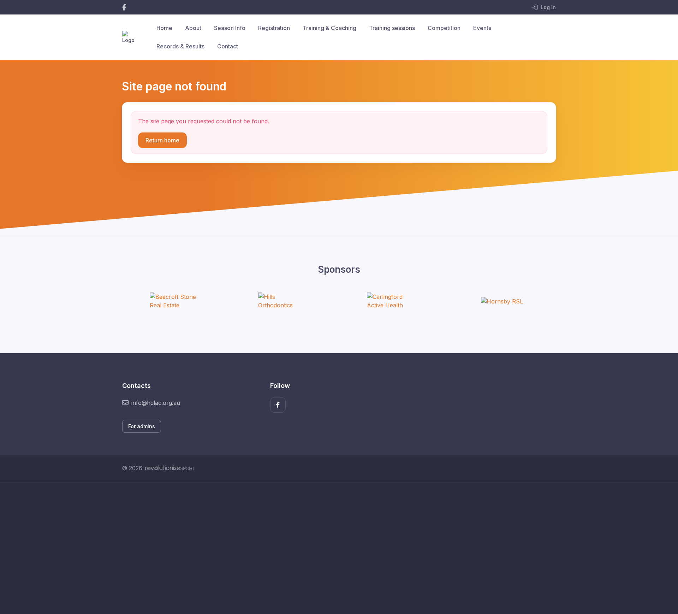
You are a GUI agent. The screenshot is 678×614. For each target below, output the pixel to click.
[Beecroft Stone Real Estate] (176, 301)
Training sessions (392, 27)
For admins (141, 426)
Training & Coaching (329, 27)
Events (482, 27)
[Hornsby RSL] (502, 301)
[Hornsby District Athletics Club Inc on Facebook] (124, 7)
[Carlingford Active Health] (393, 301)
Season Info (229, 27)
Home (164, 27)
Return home (162, 140)
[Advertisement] (334, 547)
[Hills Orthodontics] (284, 301)
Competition (444, 27)
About (193, 27)
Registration (274, 27)
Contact (227, 46)
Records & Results (180, 46)
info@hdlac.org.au (155, 402)
